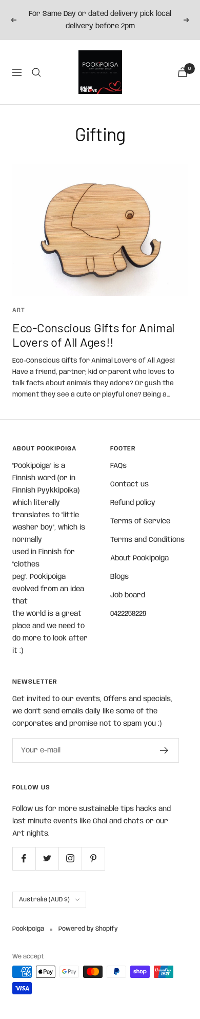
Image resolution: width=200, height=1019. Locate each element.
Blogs (119, 576)
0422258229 (128, 613)
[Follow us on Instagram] (70, 858)
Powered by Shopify (88, 929)
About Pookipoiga (139, 558)
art (18, 310)
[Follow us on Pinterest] (93, 858)
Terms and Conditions (147, 539)
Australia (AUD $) (44, 899)
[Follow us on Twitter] (46, 858)
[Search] (36, 72)
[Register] (164, 750)
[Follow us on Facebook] (23, 858)
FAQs (118, 465)
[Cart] (182, 72)
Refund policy (132, 502)
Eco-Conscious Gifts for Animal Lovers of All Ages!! (93, 334)
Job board (127, 595)
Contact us (129, 484)
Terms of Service (140, 521)
